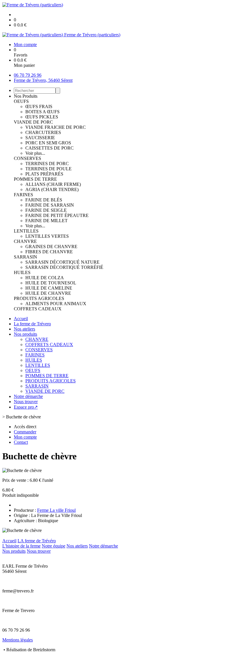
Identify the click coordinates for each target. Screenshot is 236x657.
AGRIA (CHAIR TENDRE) (52, 189)
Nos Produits (25, 96)
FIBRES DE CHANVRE (49, 251)
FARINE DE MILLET (46, 220)
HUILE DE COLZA (44, 277)
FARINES (23, 194)
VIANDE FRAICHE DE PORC (55, 127)
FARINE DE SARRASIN (49, 205)
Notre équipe (53, 545)
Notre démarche (28, 396)
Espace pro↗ (26, 407)
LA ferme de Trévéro (37, 540)
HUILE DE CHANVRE (48, 293)
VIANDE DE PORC (33, 122)
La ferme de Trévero (32, 323)
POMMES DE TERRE (35, 179)
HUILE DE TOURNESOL (50, 282)
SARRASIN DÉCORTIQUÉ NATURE (62, 262)
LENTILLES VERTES (47, 236)
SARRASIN (25, 256)
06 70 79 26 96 (27, 75)
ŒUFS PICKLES (41, 116)
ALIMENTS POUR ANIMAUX (55, 303)
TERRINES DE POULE (48, 168)
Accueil (21, 318)
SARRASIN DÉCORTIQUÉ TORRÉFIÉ (64, 267)
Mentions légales (17, 639)
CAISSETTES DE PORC (49, 148)
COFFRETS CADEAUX (38, 308)
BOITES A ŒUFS (42, 111)
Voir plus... (35, 153)
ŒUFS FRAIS (38, 106)
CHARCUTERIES (43, 132)
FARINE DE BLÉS (43, 199)
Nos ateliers (24, 328)
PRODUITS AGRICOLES (39, 298)
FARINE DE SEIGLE (46, 210)
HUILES (22, 272)
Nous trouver (26, 401)
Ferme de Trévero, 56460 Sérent (43, 80)
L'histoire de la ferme (21, 545)
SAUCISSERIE (40, 137)
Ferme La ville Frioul (56, 510)
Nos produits (25, 334)
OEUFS (21, 101)
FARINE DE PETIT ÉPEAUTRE (57, 215)
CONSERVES (27, 158)
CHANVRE (25, 241)
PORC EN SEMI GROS (48, 142)
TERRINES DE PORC (47, 163)
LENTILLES (26, 231)
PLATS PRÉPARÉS (44, 173)
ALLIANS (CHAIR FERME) (53, 184)
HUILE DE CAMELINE (48, 288)
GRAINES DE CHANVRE (51, 246)
